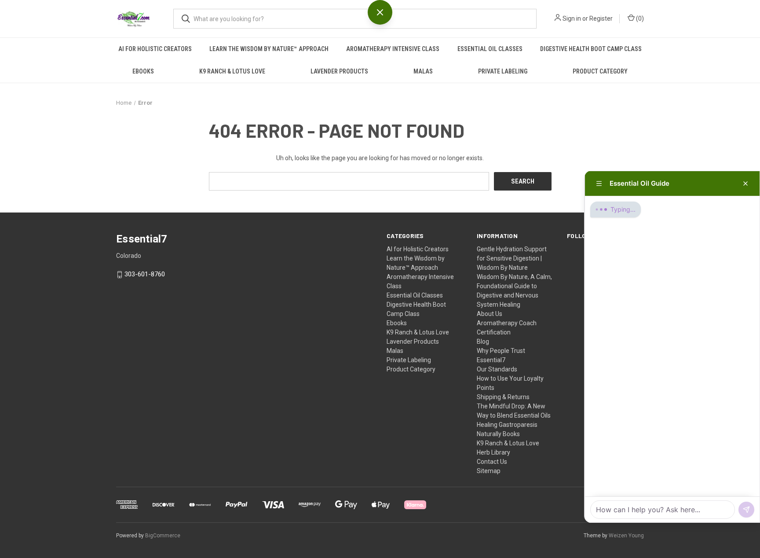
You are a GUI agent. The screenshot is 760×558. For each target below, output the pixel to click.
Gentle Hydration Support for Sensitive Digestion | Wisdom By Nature (512, 258)
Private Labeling (502, 71)
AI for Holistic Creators (155, 48)
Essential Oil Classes (489, 48)
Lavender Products (339, 71)
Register (601, 18)
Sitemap (489, 470)
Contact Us (492, 461)
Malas (423, 71)
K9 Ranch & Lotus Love (232, 71)
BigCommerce (162, 535)
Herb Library (493, 452)
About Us (489, 313)
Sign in (572, 18)
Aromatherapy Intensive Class (392, 48)
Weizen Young (626, 535)
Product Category (600, 71)
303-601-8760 (144, 275)
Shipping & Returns (503, 396)
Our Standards (497, 369)
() (639, 18)
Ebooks (143, 71)
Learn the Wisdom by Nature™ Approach (269, 48)
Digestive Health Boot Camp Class (591, 48)
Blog (483, 341)
